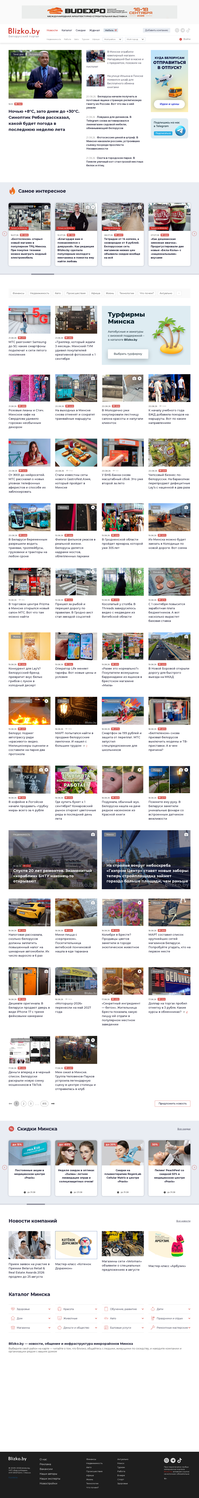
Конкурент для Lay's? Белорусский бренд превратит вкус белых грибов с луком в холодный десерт (25, 677)
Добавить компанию (156, 30)
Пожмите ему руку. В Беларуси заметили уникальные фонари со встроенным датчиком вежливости (166, 810)
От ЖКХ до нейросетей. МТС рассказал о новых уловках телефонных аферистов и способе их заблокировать (27, 483)
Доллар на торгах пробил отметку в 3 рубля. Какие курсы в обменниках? (167, 1008)
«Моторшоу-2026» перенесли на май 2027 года (73, 1008)
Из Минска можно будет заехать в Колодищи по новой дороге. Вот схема (167, 544)
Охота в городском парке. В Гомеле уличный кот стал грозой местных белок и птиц (114, 162)
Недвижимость (54, 39)
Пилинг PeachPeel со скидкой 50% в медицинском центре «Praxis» (123, 1176)
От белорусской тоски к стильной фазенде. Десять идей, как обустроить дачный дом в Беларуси (169, 246)
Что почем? (66, 207)
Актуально (35, 54)
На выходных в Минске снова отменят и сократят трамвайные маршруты (75, 414)
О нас (43, 1459)
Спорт (120, 1479)
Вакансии (46, 1469)
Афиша (96, 39)
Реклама (45, 1464)
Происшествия (76, 293)
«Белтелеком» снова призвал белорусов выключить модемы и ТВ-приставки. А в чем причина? (168, 741)
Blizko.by (168, 1471)
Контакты (13, 1477)
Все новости (183, 1221)
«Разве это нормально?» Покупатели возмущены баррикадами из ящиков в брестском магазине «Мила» (122, 677)
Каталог (67, 30)
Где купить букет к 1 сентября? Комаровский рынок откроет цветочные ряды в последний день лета (75, 810)
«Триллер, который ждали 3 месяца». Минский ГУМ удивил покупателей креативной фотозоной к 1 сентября (75, 350)
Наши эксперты (50, 1478)
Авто (76, 39)
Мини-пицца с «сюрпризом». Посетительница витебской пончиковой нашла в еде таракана (73, 943)
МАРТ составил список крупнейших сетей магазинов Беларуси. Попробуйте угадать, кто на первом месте (169, 943)
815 (44, 1103)
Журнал (94, 30)
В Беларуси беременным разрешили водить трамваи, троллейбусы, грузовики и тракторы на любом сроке (28, 548)
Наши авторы (48, 1473)
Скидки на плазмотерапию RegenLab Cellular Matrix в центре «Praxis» (76, 1176)
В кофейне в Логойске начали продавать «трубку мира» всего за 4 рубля (28, 806)
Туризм (85, 39)
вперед (53, 1103)
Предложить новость (173, 1103)
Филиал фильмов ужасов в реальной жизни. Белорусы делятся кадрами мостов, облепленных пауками (75, 548)
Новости (52, 30)
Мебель (109, 30)
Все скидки (183, 1129)
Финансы (18, 293)
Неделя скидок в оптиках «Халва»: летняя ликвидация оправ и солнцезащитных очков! (30, 1176)
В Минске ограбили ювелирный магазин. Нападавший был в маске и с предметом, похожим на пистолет (115, 59)
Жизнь (16, 207)
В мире (121, 1475)
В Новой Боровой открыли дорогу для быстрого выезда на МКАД (168, 673)
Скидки (81, 30)
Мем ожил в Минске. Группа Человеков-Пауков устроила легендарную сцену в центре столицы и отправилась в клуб (75, 1081)
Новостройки (48, 1483)
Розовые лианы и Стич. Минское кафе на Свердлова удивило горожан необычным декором (26, 419)
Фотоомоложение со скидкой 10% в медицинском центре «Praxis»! (169, 1176)
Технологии (127, 293)
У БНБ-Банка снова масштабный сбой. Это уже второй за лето (122, 479)
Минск (63, 310)
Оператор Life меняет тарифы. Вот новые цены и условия (75, 673)
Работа (67, 39)
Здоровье (122, 1483)
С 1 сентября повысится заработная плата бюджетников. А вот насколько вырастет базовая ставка (166, 612)
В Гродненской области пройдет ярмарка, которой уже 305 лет (122, 544)
